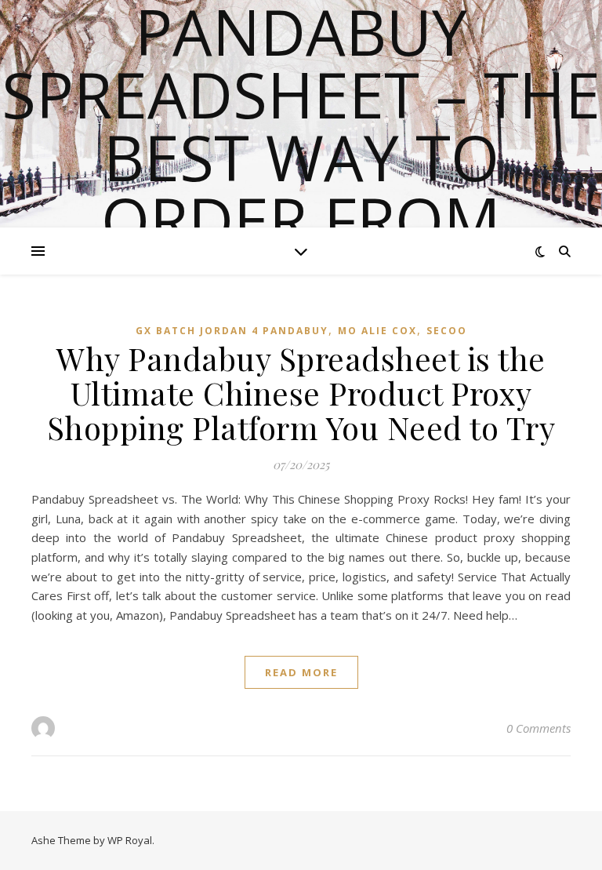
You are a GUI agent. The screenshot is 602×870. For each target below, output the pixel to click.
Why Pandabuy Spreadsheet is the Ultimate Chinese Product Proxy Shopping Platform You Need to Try (301, 392)
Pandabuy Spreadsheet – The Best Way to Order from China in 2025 (301, 157)
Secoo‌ (446, 330)
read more (301, 672)
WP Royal (129, 840)
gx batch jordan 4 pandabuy (232, 330)
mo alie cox (377, 330)
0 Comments (538, 728)
